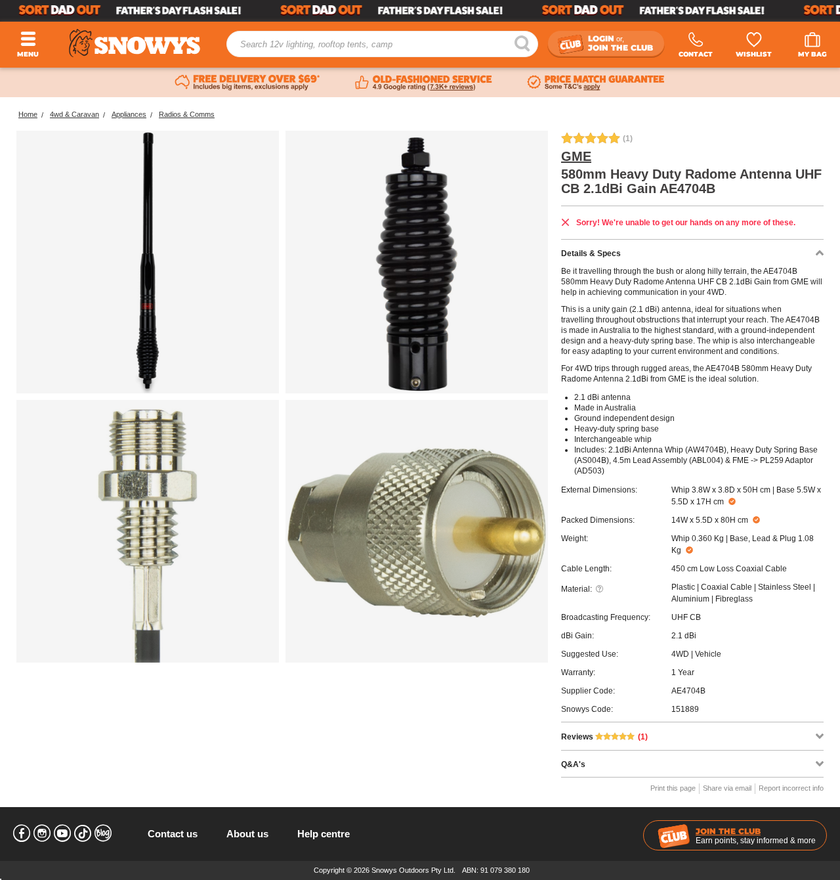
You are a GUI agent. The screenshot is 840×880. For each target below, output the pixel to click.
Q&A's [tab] (573, 764)
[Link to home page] (134, 43)
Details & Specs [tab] (591, 253)
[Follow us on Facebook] (21, 833)
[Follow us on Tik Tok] (82, 833)
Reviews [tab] (604, 736)
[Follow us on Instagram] (42, 833)
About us (247, 833)
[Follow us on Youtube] (62, 833)
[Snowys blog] (103, 833)
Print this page (673, 788)
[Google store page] (424, 83)
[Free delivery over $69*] (247, 83)
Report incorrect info (791, 788)
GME (576, 156)
